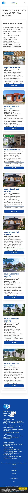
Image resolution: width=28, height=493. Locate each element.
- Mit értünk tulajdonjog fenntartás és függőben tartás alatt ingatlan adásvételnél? (13, 437)
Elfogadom (23, 488)
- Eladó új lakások (8, 447)
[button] (14, 3)
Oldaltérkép (14, 467)
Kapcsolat (14, 473)
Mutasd (13, 413)
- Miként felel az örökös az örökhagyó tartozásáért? (13, 430)
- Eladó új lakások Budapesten (11, 449)
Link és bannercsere (14, 478)
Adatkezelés (14, 470)
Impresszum (14, 476)
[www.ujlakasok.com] (3, 2)
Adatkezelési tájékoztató (16, 491)
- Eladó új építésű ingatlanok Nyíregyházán (11, 453)
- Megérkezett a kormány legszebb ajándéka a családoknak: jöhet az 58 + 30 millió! (13, 422)
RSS (14, 481)
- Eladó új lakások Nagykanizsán (12, 456)
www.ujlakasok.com (9, 411)
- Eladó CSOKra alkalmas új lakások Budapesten (13, 444)
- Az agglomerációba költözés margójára (11, 433)
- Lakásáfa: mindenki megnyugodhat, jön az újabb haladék (13, 426)
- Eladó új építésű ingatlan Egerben (12, 451)
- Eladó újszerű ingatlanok (10, 458)
